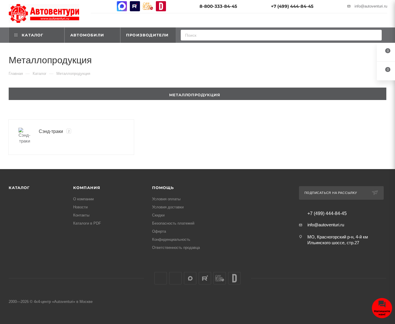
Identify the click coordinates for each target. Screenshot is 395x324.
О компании (83, 199)
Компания (86, 187)
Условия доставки (168, 207)
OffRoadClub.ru (148, 6)
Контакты (81, 215)
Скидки (158, 215)
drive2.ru (161, 6)
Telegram (109, 6)
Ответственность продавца (176, 247)
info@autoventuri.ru (371, 6)
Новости (80, 207)
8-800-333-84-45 (218, 6)
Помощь (163, 187)
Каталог (19, 187)
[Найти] (375, 35)
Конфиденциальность (171, 239)
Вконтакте (96, 6)
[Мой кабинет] (384, 21)
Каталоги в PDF (87, 223)
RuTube (135, 6)
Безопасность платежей (173, 223)
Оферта (159, 231)
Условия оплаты (166, 199)
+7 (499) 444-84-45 (292, 6)
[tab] (197, 94)
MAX (122, 6)
